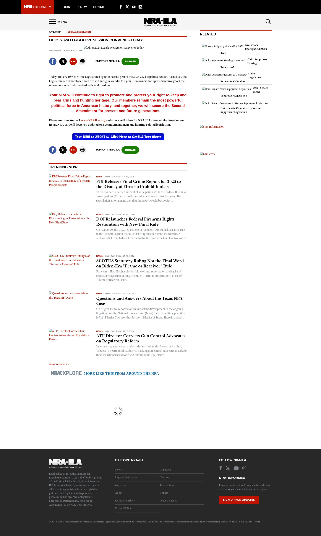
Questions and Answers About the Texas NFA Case (139, 300)
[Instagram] (140, 2)
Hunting (164, 477)
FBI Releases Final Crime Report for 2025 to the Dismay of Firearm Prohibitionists (138, 184)
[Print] (82, 64)
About (118, 492)
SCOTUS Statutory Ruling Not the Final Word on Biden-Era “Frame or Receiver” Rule (140, 263)
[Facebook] (121, 2)
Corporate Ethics (125, 500)
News (99, 176)
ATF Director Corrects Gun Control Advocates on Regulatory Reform (141, 338)
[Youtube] (134, 2)
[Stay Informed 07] (212, 126)
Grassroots (121, 485)
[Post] (63, 59)
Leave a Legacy (168, 500)
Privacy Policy (123, 508)
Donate (164, 492)
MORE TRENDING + (59, 364)
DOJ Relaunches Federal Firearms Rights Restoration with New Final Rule (135, 221)
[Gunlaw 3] (207, 154)
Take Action (167, 485)
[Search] (268, 21)
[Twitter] (127, 2)
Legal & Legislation (79, 32)
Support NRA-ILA (107, 61)
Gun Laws (165, 469)
